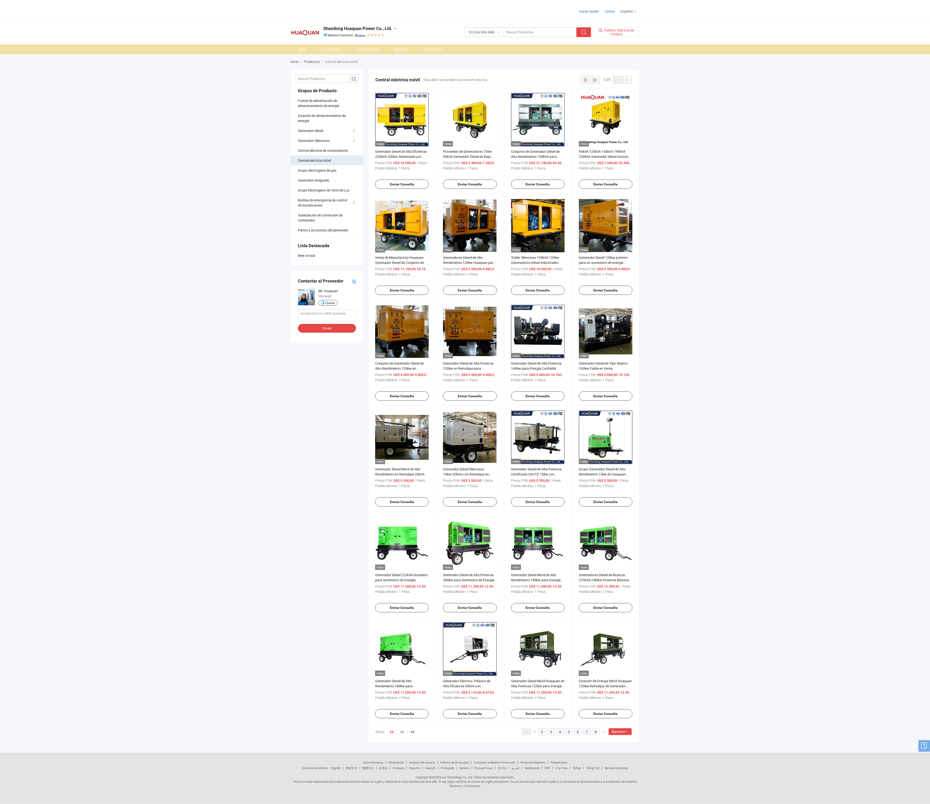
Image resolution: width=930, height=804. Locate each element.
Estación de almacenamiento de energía (322, 118)
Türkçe (577, 768)
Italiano (464, 768)
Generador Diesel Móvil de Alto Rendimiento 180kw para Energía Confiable (536, 580)
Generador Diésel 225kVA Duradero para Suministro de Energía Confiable (401, 580)
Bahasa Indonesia (616, 768)
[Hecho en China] (322, 9)
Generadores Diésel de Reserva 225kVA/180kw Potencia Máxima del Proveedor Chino (604, 580)
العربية (515, 768)
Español (414, 768)
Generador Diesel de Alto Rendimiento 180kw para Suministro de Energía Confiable (399, 686)
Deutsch (430, 768)
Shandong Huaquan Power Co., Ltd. (357, 28)
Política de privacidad (454, 762)
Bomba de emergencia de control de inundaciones (322, 202)
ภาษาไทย (561, 768)
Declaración (396, 762)
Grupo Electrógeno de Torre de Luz (323, 190)
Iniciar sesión (589, 11)
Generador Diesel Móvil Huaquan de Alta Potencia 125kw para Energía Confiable (537, 686)
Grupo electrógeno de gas (317, 170)
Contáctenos (432, 49)
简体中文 (351, 768)
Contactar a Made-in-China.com (494, 762)
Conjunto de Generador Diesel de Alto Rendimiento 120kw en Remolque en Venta (399, 368)
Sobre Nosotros (367, 49)
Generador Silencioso (314, 140)
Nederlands (532, 768)
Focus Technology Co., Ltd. (455, 777)
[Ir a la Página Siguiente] (627, 80)
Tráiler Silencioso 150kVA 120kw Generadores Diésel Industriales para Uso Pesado (535, 262)
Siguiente (618, 731)
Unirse (609, 11)
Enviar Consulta (402, 184)
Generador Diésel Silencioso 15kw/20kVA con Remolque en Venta (466, 474)
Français (398, 768)
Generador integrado (313, 180)
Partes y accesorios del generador (323, 230)
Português (447, 768)
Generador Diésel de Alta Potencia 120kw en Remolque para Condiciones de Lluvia (468, 368)
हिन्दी (547, 768)
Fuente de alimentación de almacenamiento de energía (318, 103)
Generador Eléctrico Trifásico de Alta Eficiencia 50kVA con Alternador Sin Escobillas (466, 686)
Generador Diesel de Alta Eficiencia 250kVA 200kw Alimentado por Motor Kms (401, 156)
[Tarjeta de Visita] (354, 281)
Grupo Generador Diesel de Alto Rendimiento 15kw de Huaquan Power (602, 474)
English (336, 768)
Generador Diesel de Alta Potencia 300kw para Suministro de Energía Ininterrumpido (468, 580)
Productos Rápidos (532, 762)
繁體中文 (368, 768)
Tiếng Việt (593, 768)
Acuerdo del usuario (422, 762)
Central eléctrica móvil (314, 160)
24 (392, 732)
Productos (333, 49)
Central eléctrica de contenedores (323, 150)
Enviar (327, 328)
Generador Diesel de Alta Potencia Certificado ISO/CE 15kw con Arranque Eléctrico (536, 474)
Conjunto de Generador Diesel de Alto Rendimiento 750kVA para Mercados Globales (535, 156)
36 (402, 731)
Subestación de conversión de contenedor (320, 217)
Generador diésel (310, 130)
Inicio (302, 49)
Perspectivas (558, 762)
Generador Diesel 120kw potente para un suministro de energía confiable (603, 262)
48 (412, 731)
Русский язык (483, 768)
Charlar (330, 303)
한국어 (502, 768)
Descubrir (401, 49)
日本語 (383, 768)
